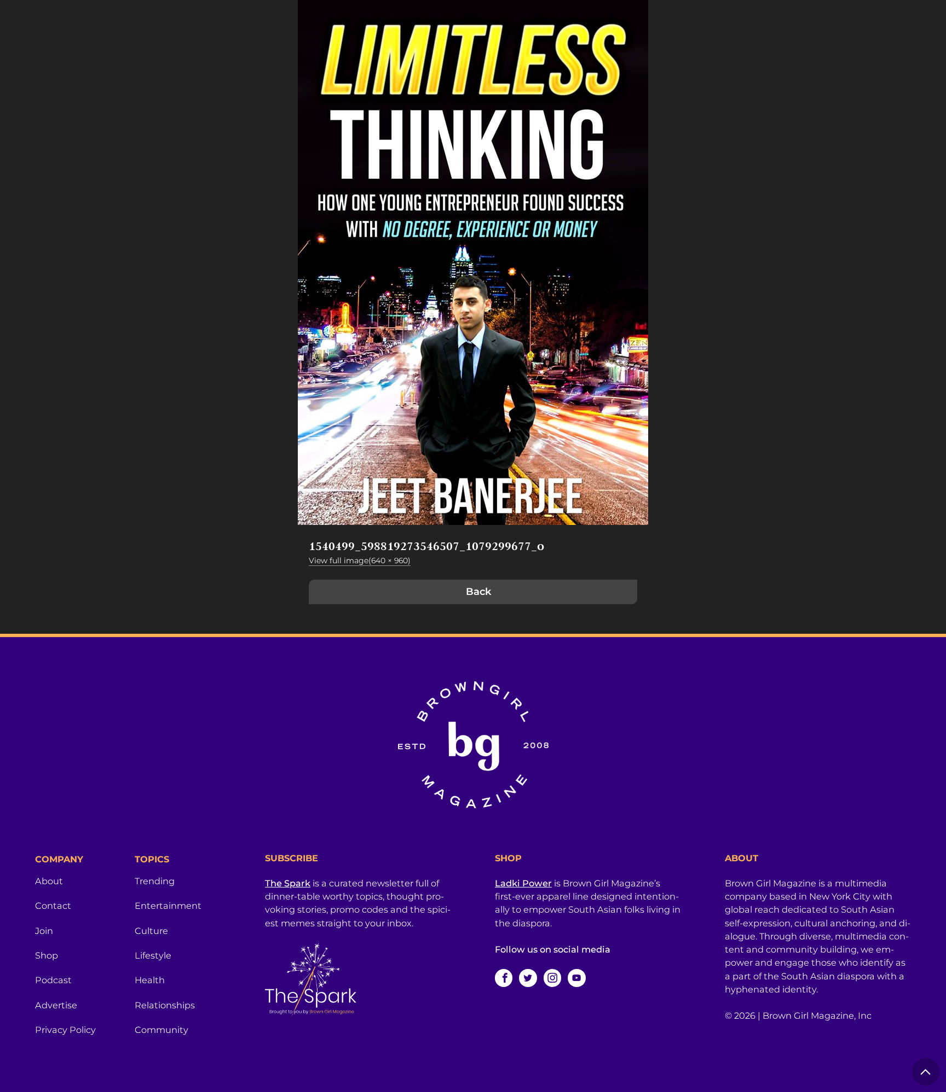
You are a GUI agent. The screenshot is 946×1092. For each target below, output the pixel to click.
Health (150, 979)
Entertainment (168, 905)
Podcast (53, 979)
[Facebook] (503, 977)
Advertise (56, 1005)
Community (161, 1029)
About (49, 880)
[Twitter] (528, 977)
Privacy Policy (65, 1029)
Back (478, 592)
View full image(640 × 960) (360, 560)
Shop (46, 955)
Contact (53, 905)
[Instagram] (552, 977)
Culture (151, 930)
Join (44, 930)
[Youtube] (576, 977)
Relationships (165, 1005)
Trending (155, 880)
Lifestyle (153, 955)
